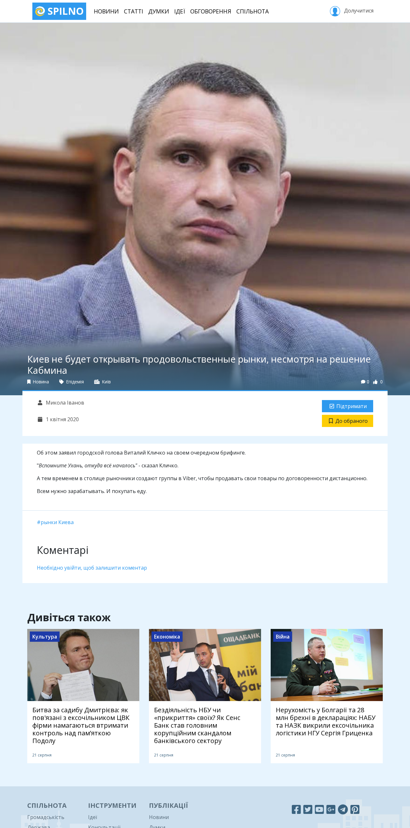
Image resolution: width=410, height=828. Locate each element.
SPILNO (64, 11)
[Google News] (330, 809)
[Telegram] (343, 809)
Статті (133, 11)
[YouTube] (319, 809)
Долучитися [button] (358, 10)
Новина (40, 382)
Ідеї (179, 11)
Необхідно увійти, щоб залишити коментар (92, 567)
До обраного (351, 420)
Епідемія (74, 382)
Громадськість (45, 817)
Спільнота (252, 11)
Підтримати (351, 406)
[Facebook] (296, 809)
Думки (158, 11)
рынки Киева (57, 522)
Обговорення (210, 11)
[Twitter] (307, 809)
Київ (106, 382)
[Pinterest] (354, 809)
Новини (106, 11)
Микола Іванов (64, 402)
